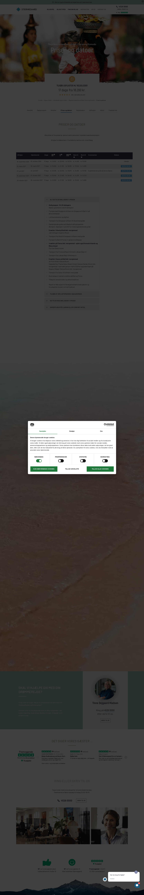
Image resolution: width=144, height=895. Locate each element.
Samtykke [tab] (42, 431)
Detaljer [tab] (72, 431)
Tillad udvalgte (72, 469)
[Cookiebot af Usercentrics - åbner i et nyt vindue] (105, 424)
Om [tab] (101, 431)
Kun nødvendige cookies (43, 469)
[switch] (61, 460)
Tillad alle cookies (100, 469)
